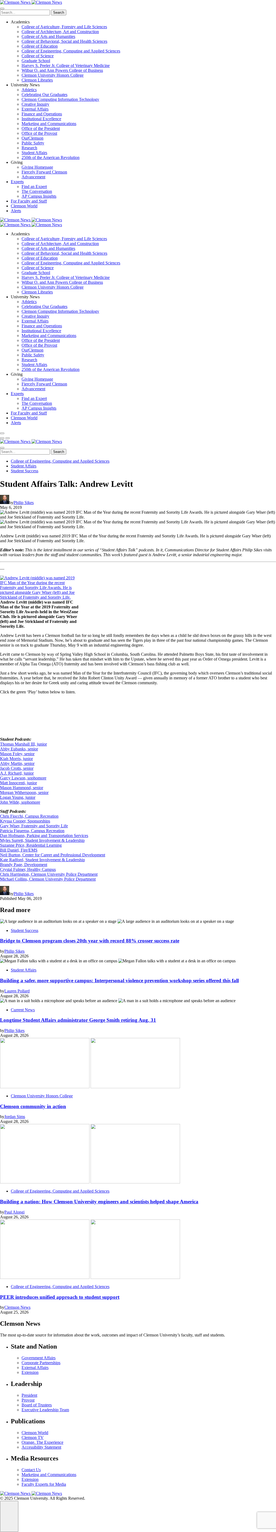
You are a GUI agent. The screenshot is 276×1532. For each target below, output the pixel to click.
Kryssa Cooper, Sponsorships (25, 821)
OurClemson (32, 138)
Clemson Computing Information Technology (60, 99)
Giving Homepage (37, 167)
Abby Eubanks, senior (19, 749)
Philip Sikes (23, 502)
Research (29, 148)
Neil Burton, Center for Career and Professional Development (52, 855)
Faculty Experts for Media (44, 1484)
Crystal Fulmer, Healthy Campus (28, 869)
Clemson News (17, 1307)
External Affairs (35, 109)
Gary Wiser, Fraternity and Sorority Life (34, 826)
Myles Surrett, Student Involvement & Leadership (42, 840)
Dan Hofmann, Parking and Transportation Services (44, 835)
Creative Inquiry (35, 104)
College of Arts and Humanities (48, 36)
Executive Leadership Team (45, 1409)
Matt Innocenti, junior (18, 783)
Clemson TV (33, 1437)
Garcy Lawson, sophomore (23, 778)
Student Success (24, 471)
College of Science (38, 56)
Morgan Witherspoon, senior (24, 792)
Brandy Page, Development (23, 864)
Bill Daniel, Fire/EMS (18, 850)
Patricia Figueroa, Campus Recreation (32, 830)
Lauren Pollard (17, 991)
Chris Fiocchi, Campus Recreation (29, 816)
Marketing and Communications (49, 123)
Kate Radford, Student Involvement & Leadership (42, 859)
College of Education (40, 46)
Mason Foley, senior (17, 753)
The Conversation (37, 191)
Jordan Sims (14, 1116)
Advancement (33, 177)
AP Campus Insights (39, 196)
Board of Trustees (37, 1405)
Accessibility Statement (41, 1447)
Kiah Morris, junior (16, 758)
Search (58, 12)
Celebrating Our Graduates (44, 94)
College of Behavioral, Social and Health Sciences (64, 41)
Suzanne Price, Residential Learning (31, 845)
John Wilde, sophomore (20, 802)
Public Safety (33, 143)
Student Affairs (34, 152)
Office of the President (41, 128)
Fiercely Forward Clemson (44, 172)
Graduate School (36, 60)
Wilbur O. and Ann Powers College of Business (62, 70)
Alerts (16, 210)
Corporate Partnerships (41, 1362)
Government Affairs (39, 1358)
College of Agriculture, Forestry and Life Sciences (64, 26)
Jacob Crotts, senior (16, 768)
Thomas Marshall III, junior (23, 744)
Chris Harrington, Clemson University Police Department (49, 874)
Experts (17, 181)
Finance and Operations (42, 114)
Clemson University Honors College (53, 75)
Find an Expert (34, 186)
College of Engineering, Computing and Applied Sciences (71, 51)
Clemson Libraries (37, 80)
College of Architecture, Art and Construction (60, 31)
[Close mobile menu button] (2, 8)
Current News (23, 1010)
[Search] (2, 433)
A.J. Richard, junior (17, 773)
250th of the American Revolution (51, 157)
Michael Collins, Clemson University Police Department (48, 879)
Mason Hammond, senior (21, 787)
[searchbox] (25, 12)
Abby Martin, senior (17, 763)
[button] (2, 438)
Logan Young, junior (17, 797)
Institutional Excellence (41, 118)
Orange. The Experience (42, 1442)
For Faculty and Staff (29, 201)
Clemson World (24, 206)
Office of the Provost (39, 133)
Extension (30, 1372)
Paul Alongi (14, 1212)
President (29, 1395)
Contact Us (31, 1469)
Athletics (29, 89)
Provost (28, 1400)
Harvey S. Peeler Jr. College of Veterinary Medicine (66, 65)
